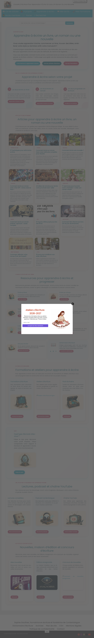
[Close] (72, 304)
